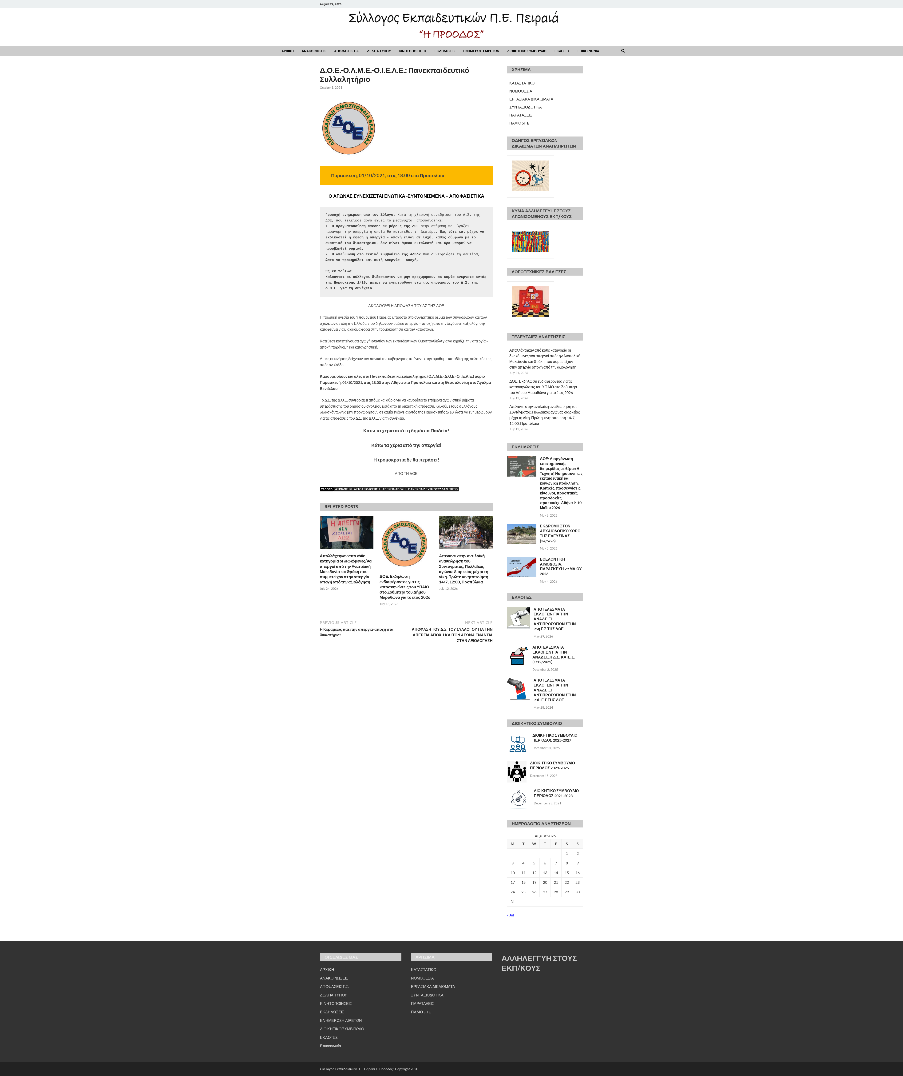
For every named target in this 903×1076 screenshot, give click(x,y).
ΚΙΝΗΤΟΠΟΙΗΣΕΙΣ (413, 51)
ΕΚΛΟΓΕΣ (562, 51)
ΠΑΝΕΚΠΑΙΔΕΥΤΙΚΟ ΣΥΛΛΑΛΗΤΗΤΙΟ (433, 489)
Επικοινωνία (330, 1046)
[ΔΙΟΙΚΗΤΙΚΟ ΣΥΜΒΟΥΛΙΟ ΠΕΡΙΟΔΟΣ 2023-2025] (517, 763)
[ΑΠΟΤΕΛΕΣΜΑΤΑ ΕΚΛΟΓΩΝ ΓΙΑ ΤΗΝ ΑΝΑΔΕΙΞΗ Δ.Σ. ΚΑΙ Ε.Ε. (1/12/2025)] (518, 647)
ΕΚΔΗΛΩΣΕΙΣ (445, 51)
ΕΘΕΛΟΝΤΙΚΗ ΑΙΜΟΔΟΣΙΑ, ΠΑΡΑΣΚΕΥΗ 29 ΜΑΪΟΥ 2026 (561, 566)
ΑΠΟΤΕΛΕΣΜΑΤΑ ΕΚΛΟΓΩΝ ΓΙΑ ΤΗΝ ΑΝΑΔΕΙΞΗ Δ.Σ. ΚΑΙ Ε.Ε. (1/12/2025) (553, 654)
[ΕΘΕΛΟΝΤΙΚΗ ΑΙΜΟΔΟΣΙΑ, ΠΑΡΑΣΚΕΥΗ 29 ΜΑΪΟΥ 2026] (521, 559)
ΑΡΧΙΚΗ (287, 51)
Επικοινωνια (588, 51)
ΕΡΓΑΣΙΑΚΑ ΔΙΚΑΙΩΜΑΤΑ (531, 99)
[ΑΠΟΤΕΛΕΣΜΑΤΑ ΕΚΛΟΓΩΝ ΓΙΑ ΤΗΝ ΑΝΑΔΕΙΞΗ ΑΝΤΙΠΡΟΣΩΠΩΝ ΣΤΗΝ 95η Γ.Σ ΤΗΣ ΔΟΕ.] (518, 609)
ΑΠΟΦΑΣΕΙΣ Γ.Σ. (346, 51)
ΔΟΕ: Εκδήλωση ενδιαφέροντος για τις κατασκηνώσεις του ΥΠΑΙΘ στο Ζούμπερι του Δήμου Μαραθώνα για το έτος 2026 (405, 586)
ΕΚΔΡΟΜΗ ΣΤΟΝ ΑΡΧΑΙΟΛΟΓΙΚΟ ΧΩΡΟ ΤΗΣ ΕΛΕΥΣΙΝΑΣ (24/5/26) (560, 533)
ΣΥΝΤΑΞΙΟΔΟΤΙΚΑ (525, 107)
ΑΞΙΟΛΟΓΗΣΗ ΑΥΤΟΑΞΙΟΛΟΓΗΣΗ (357, 489)
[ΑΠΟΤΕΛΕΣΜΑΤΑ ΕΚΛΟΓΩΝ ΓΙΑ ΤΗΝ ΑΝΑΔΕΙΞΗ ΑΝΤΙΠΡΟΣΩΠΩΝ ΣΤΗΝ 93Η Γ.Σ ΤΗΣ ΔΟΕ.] (518, 680)
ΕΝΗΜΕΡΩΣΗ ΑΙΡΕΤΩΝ (481, 51)
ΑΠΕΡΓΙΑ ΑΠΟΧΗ (394, 489)
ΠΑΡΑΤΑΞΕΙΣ (520, 115)
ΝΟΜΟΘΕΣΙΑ (520, 91)
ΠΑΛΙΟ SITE (519, 123)
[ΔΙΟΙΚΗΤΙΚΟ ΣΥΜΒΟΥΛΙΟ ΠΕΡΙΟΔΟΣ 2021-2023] (518, 791)
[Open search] (623, 51)
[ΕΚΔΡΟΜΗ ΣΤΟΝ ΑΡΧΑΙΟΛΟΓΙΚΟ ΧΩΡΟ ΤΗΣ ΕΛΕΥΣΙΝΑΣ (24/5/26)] (521, 526)
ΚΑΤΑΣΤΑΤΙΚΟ (522, 83)
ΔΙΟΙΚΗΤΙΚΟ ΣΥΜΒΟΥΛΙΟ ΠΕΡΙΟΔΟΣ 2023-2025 (552, 765)
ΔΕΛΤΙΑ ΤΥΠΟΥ (379, 51)
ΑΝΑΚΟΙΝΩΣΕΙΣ (314, 51)
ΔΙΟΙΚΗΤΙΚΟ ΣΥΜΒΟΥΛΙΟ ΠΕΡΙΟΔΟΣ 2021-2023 (556, 793)
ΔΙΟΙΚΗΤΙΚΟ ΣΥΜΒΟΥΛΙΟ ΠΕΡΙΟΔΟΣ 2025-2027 (554, 737)
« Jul (510, 915)
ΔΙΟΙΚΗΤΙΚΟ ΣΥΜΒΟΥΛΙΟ (527, 51)
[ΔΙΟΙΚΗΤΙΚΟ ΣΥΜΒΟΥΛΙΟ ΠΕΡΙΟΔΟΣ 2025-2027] (518, 735)
